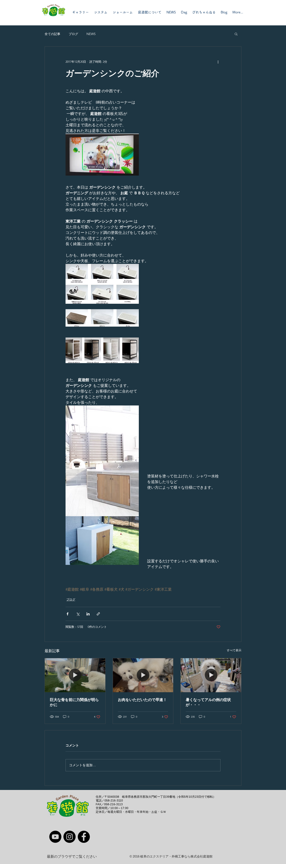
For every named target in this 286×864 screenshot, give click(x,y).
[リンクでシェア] (98, 614)
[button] (236, 33)
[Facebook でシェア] (68, 614)
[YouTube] (55, 837)
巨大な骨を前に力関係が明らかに (74, 702)
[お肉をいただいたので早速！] (143, 675)
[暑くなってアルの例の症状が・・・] (211, 675)
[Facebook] (84, 837)
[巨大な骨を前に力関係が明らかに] (75, 675)
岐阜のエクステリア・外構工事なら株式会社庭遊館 (176, 856)
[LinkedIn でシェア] (88, 614)
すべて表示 (234, 650)
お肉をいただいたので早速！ (142, 700)
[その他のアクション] (217, 61)
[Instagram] (69, 837)
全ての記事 (52, 34)
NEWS (90, 34)
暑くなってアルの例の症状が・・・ (208, 702)
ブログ (73, 34)
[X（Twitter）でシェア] (78, 614)
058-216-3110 (113, 800)
